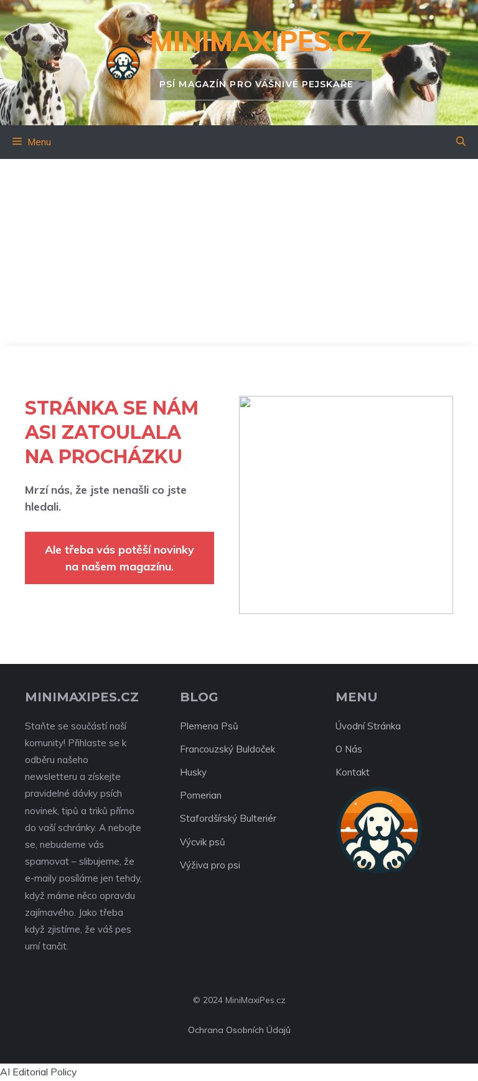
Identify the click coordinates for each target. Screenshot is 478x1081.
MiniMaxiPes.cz (261, 41)
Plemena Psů (209, 726)
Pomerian (201, 795)
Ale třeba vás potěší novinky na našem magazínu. (119, 558)
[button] (461, 142)
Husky (193, 772)
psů (217, 842)
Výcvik (193, 842)
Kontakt (352, 772)
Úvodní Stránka (368, 726)
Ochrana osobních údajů (239, 1029)
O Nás (348, 749)
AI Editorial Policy (38, 1071)
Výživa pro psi (210, 865)
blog (199, 696)
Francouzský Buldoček (227, 749)
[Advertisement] (239, 252)
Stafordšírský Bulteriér (228, 818)
